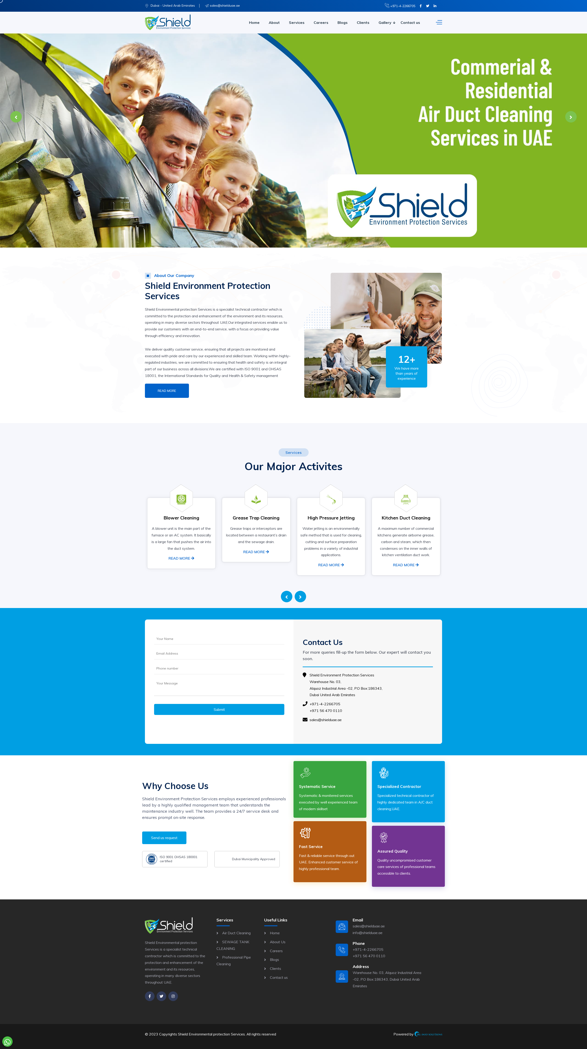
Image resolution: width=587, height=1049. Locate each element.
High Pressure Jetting (256, 518)
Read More (167, 391)
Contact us (410, 22)
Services (297, 22)
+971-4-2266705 (402, 6)
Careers (321, 22)
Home (254, 22)
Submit (219, 709)
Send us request (164, 837)
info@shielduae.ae (367, 932)
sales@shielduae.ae (225, 5)
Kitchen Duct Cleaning (331, 518)
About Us (277, 942)
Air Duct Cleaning (236, 933)
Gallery (385, 22)
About (274, 22)
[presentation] (16, 117)
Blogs (343, 22)
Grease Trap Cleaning (181, 518)
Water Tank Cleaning (406, 518)
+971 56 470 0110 (326, 710)
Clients (363, 22)
